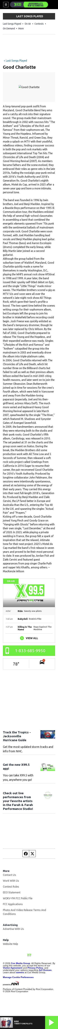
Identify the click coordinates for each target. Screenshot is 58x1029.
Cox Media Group (20, 963)
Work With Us (11, 880)
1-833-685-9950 (30, 650)
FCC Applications (13, 904)
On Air (28, 23)
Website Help (10, 943)
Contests (39, 23)
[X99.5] (29, 4)
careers (20, 972)
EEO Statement (11, 892)
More (21, 28)
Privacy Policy (35, 967)
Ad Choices (45, 970)
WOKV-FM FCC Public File (17, 898)
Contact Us (9, 874)
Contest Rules (11, 886)
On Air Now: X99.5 (29, 601)
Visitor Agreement (12, 967)
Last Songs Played (12, 23)
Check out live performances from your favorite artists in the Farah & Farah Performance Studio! (18, 801)
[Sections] (6, 4)
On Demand (9, 28)
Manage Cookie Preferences (18, 977)
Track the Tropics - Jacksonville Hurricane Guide (17, 736)
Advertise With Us (13, 928)
